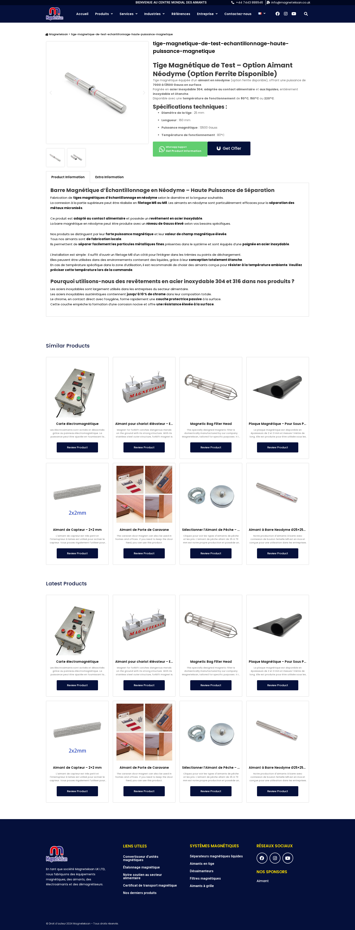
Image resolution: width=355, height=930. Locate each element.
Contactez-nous (237, 14)
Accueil (82, 14)
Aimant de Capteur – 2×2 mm (77, 530)
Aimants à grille (202, 886)
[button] (305, 13)
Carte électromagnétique (77, 424)
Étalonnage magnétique (141, 867)
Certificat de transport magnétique (150, 885)
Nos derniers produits (140, 893)
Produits (102, 14)
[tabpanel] (177, 250)
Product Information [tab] (68, 177)
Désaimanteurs (201, 871)
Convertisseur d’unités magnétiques (140, 858)
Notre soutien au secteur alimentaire (142, 876)
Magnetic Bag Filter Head (211, 424)
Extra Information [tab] (109, 177)
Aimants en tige (202, 864)
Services (127, 14)
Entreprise (205, 14)
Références (181, 14)
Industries (152, 14)
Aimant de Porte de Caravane (144, 530)
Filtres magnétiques (205, 878)
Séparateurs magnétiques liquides (216, 856)
